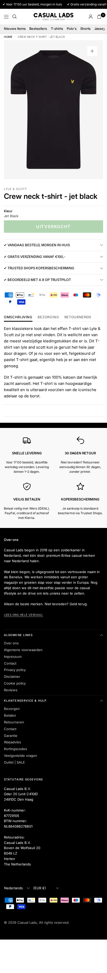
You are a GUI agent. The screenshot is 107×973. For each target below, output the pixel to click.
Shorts (85, 29)
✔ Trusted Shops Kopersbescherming (39, 268)
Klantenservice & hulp (25, 700)
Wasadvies (12, 742)
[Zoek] (14, 16)
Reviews (10, 690)
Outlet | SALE (14, 762)
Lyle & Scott (15, 189)
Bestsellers (38, 29)
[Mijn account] (90, 16)
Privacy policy (15, 670)
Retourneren (14, 722)
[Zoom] (92, 51)
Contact (10, 663)
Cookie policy (15, 683)
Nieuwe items (15, 29)
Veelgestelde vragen (20, 755)
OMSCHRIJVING (18, 317)
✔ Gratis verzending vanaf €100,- (34, 257)
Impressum (13, 656)
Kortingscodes (15, 749)
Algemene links (18, 635)
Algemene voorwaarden (23, 650)
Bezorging (48, 317)
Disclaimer (12, 676)
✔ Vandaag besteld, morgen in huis (37, 245)
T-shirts (57, 29)
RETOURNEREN (77, 317)
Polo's (72, 29)
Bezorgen (12, 709)
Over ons (11, 643)
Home (8, 37)
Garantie (10, 736)
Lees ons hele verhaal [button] (23, 615)
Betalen (10, 715)
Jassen (100, 29)
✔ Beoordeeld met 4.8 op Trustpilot (37, 280)
